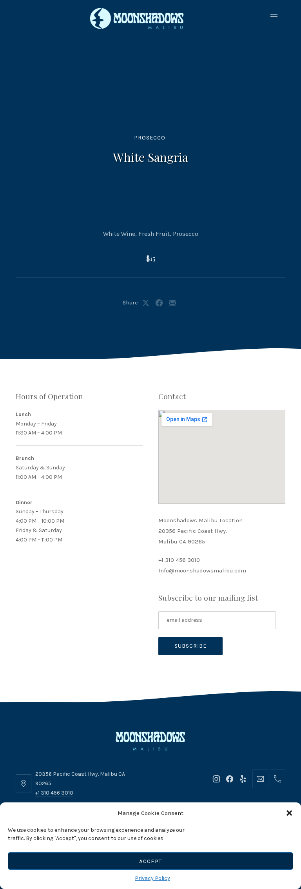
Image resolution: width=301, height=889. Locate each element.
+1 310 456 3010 (179, 559)
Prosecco (149, 137)
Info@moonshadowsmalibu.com (202, 570)
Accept (150, 861)
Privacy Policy (152, 878)
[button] (289, 813)
